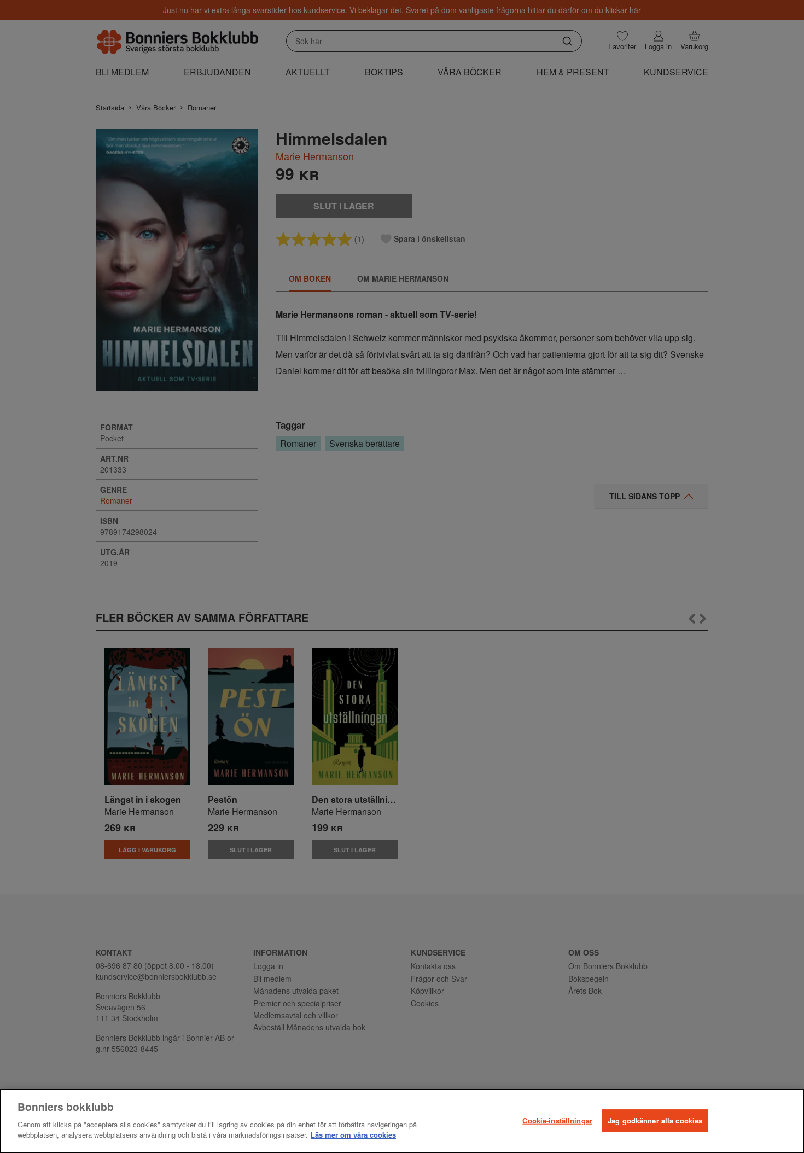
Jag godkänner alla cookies (655, 1120)
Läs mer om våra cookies (353, 1134)
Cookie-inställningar (557, 1120)
